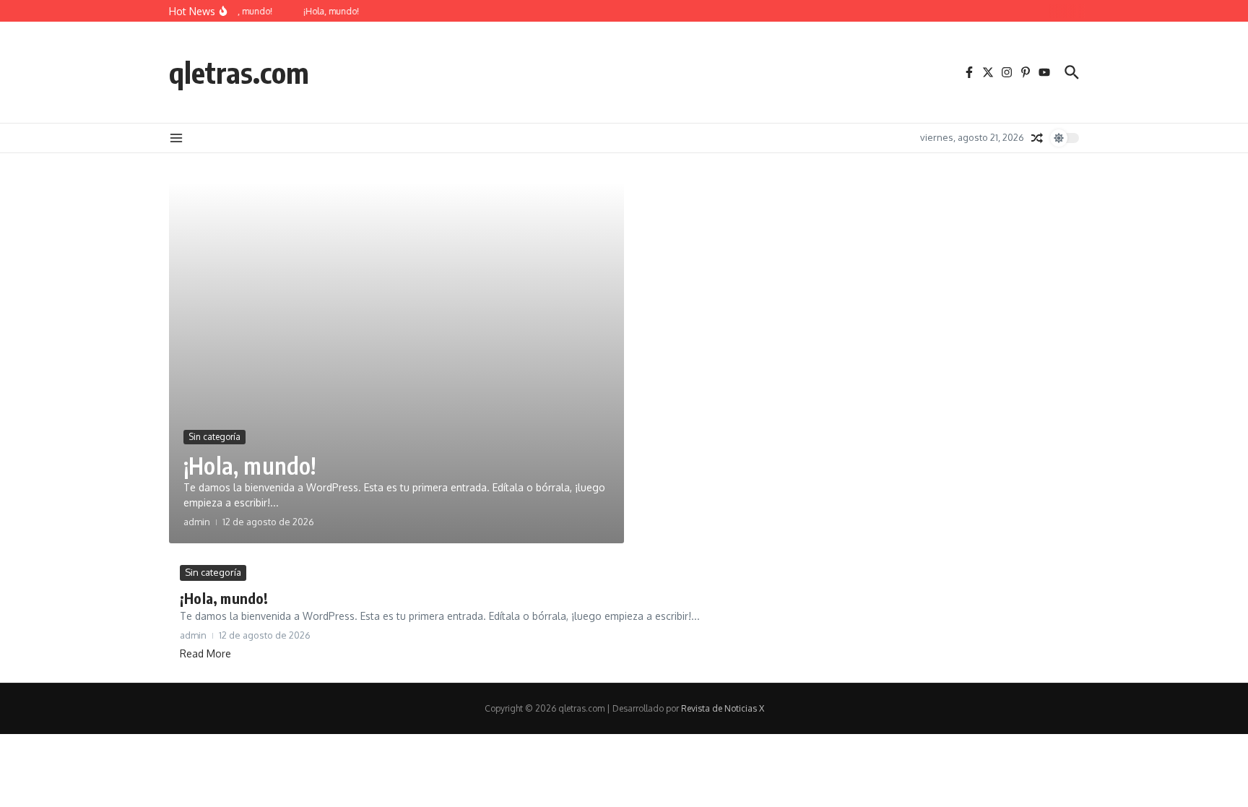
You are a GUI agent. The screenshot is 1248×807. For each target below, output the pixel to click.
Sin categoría (214, 436)
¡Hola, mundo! (249, 465)
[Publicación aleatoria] (1037, 138)
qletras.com (239, 72)
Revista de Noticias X (722, 708)
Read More (205, 653)
